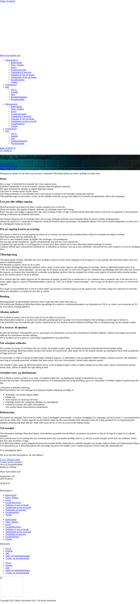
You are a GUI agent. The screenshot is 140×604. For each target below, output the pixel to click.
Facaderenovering (18, 70)
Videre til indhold (7, 1)
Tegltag (14, 82)
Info (7, 87)
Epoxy (14, 67)
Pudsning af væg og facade (22, 75)
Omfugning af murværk (21, 72)
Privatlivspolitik (17, 99)
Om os (14, 89)
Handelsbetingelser (19, 97)
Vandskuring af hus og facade (24, 77)
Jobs (13, 94)
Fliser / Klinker (17, 65)
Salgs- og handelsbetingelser (17, 556)
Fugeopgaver (11, 84)
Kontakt (14, 92)
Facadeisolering (17, 80)
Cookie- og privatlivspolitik (17, 558)
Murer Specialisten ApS (10, 55)
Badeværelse (16, 62)
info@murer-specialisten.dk (12, 486)
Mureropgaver (11, 60)
